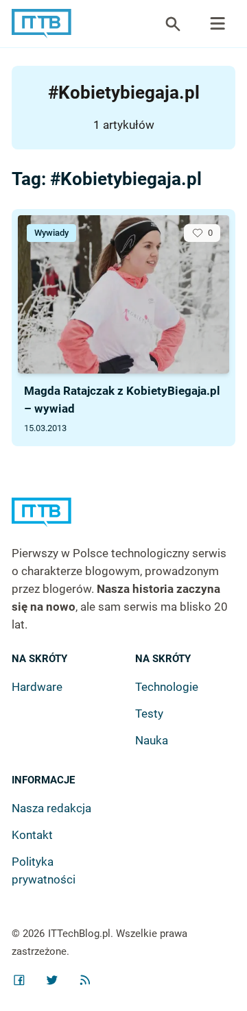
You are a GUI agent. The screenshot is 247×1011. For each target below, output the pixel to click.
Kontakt (32, 835)
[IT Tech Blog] (41, 23)
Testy (149, 713)
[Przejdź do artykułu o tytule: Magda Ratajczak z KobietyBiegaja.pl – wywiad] (123, 294)
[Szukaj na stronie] (217, 24)
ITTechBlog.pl (79, 933)
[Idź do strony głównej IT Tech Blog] (123, 521)
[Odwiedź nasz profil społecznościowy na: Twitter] (52, 980)
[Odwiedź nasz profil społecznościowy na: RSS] (85, 980)
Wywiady (51, 233)
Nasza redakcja (51, 808)
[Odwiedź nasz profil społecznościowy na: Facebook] (19, 980)
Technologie (166, 687)
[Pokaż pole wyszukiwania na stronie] (173, 24)
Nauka (151, 740)
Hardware (37, 687)
